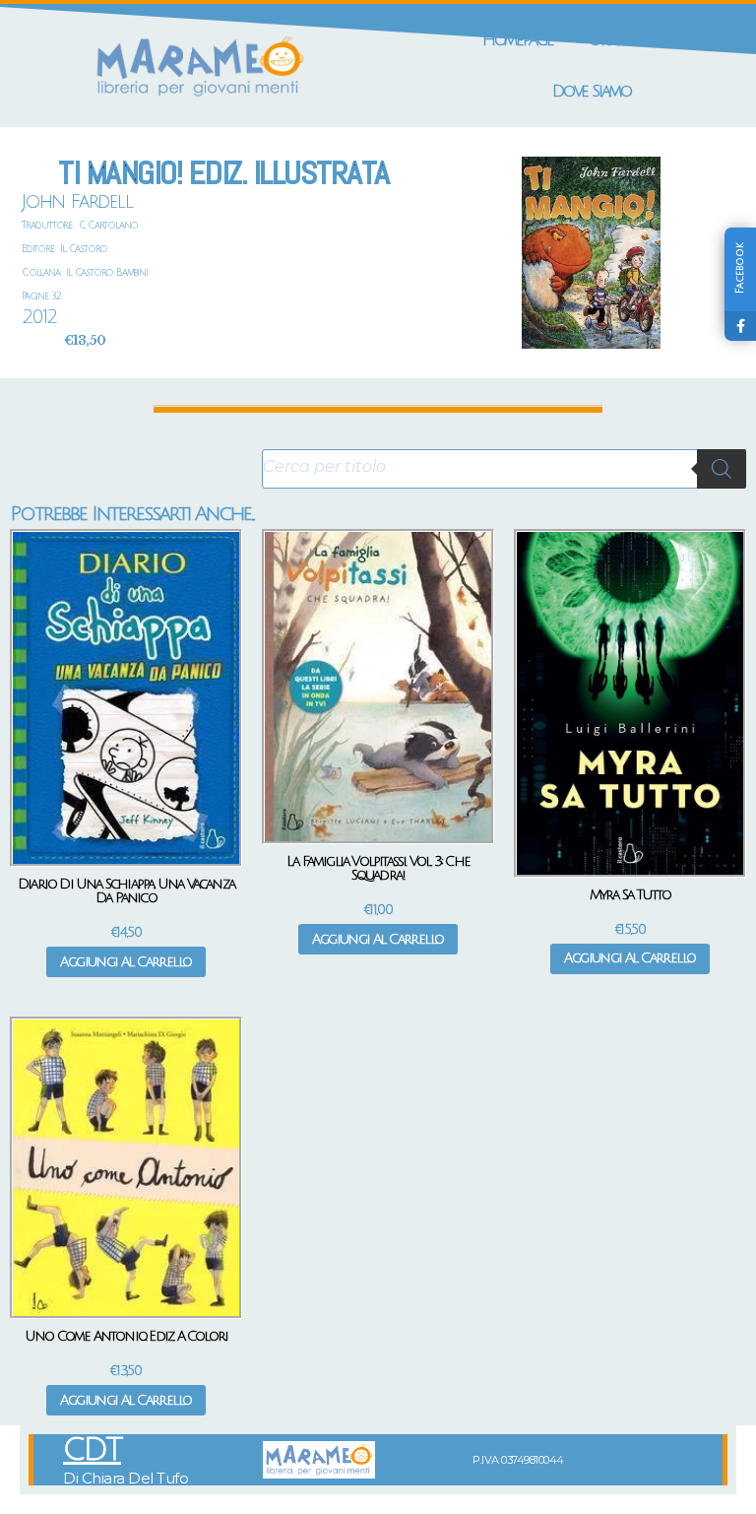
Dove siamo (591, 91)
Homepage (517, 40)
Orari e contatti (645, 40)
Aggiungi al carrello (125, 961)
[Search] (721, 469)
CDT (92, 1450)
